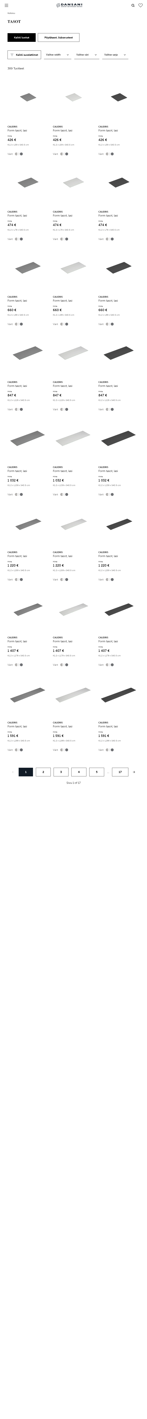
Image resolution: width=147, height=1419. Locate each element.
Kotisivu (11, 13)
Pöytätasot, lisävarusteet (58, 37)
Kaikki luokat (21, 37)
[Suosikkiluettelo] (140, 5)
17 (120, 772)
